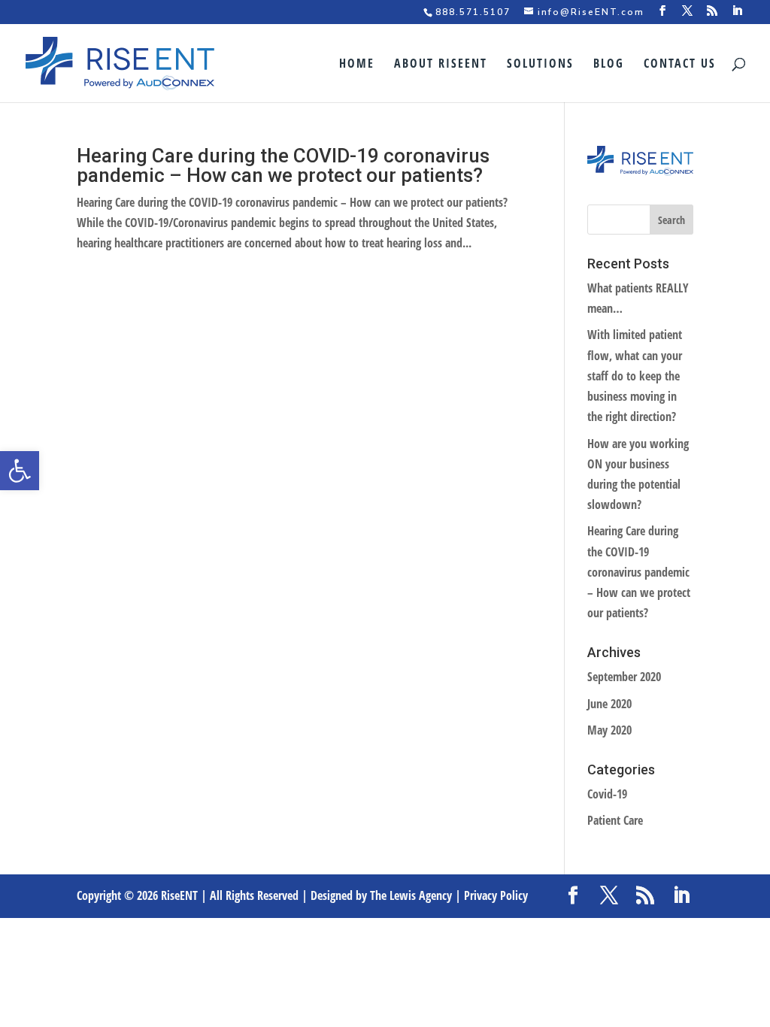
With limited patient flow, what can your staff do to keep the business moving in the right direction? (634, 375)
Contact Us (680, 64)
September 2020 (624, 676)
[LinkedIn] (738, 11)
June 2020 (609, 703)
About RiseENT (440, 64)
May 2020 (609, 730)
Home (356, 64)
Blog (608, 64)
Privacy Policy (496, 895)
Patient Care (615, 820)
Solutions (540, 64)
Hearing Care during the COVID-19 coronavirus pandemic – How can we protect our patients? (283, 165)
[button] (19, 470)
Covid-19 (607, 794)
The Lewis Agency (411, 895)
